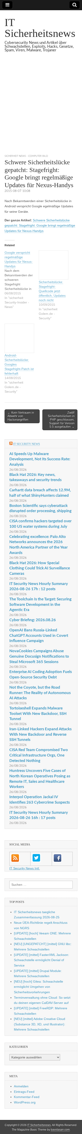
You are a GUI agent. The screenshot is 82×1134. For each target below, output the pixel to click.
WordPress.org (25, 1102)
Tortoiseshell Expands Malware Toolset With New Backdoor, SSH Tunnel (38, 713)
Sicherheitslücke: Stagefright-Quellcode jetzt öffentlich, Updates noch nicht (52, 291)
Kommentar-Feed (26, 1097)
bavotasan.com (60, 1129)
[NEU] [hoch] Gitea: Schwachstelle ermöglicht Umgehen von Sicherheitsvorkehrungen (38, 987)
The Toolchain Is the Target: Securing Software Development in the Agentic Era (40, 604)
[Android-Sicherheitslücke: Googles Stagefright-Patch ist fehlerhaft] (19, 338)
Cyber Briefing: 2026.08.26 (32, 620)
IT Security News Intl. (24, 868)
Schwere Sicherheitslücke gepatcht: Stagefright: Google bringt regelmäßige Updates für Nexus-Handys (40, 225)
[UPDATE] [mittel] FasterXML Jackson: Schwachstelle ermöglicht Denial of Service (41, 960)
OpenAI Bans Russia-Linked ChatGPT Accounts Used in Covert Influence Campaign (38, 635)
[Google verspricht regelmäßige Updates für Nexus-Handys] (22, 279)
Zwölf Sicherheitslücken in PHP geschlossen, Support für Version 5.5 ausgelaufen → (61, 419)
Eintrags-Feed (24, 1091)
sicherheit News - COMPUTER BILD (26, 156)
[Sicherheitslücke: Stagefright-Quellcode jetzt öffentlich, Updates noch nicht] (53, 265)
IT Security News (26, 444)
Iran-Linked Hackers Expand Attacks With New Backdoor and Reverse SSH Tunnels (40, 734)
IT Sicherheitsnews (40, 27)
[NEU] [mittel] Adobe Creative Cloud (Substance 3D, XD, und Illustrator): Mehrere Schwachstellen (39, 1024)
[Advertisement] (41, 109)
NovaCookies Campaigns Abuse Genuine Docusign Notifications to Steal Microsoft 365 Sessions (39, 656)
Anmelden (21, 1086)
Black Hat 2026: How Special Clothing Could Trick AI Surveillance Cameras (39, 568)
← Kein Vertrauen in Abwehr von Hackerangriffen (21, 416)
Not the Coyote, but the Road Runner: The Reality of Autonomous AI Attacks (40, 692)
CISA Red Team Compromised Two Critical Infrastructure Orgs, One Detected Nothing (38, 755)
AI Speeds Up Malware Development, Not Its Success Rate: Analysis (39, 459)
